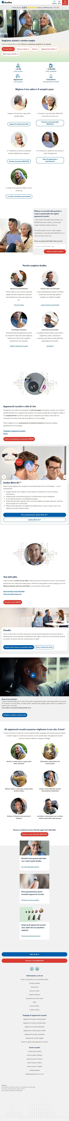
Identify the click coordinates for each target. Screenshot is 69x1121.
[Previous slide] (4, 477)
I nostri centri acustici (34, 1051)
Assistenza (50, 346)
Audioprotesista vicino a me (34, 1074)
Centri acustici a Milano (34, 1055)
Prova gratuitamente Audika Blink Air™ (34, 515)
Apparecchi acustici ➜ (49, 49)
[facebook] (32, 969)
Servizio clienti (34, 991)
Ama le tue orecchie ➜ (10, 54)
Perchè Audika (19, 305)
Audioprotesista (34, 1070)
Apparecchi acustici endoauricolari (34, 1023)
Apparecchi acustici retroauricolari (34, 1019)
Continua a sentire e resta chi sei (14, 715)
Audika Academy (34, 995)
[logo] (7, 2)
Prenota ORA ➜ (8, 49)
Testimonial (34, 987)
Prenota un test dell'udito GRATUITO (50, 123)
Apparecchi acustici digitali (34, 1038)
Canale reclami (34, 1010)
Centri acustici (34, 1047)
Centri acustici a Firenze (34, 1059)
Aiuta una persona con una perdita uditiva (34, 979)
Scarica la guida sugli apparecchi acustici (34, 1042)
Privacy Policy (34, 1006)
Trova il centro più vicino (44, 647)
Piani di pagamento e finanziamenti (50, 160)
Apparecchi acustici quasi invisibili (34, 1030)
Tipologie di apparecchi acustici (34, 1015)
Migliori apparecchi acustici (19, 346)
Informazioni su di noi (34, 975)
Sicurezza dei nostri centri (34, 998)
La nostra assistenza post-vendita (18, 196)
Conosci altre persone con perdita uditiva (18, 647)
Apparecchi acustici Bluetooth (34, 1027)
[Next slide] (65, 477)
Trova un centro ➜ (23, 49)
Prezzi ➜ (35, 49)
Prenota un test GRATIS (13, 602)
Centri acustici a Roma (34, 1063)
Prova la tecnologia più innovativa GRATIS (19, 439)
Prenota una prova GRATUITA (19, 161)
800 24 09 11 (34, 954)
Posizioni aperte (34, 983)
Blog (34, 1002)
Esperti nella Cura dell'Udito (50, 305)
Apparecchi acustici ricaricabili (34, 1034)
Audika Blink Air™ (34, 520)
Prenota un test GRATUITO (34, 961)
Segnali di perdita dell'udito (19, 124)
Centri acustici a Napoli (34, 1066)
